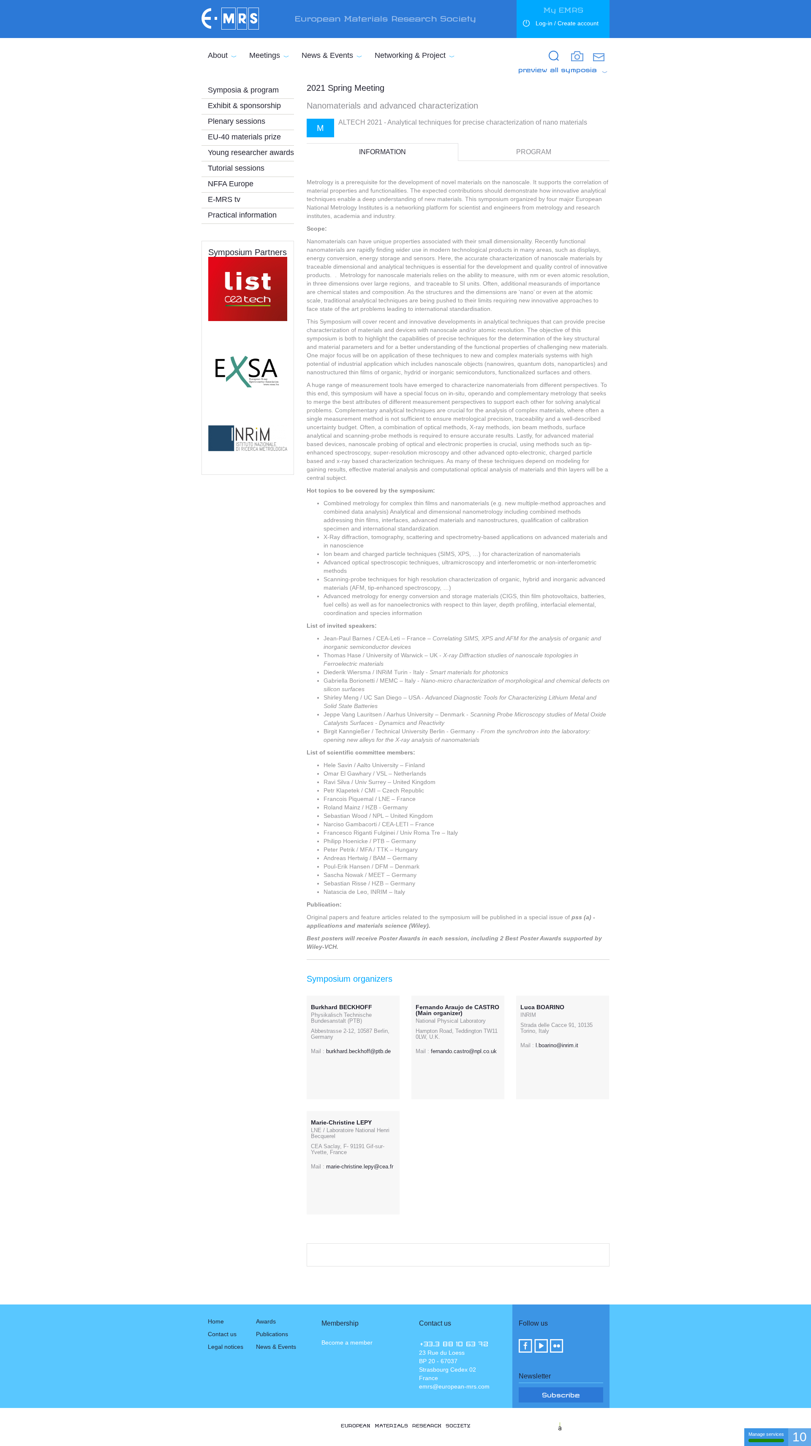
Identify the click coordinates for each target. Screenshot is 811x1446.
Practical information (242, 215)
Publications (272, 1334)
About (218, 55)
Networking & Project (410, 55)
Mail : (317, 1051)
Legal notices (225, 1346)
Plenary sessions (236, 121)
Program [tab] (533, 151)
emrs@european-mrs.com (454, 1386)
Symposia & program (243, 90)
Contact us (222, 1334)
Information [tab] (382, 151)
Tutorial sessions (236, 168)
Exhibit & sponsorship (244, 105)
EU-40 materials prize (244, 137)
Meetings (264, 55)
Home (216, 1321)
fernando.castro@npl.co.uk (464, 1051)
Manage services (766, 1434)
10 (799, 1437)
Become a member (347, 1342)
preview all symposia (557, 68)
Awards (266, 1321)
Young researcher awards (251, 152)
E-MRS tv (224, 199)
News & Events (327, 55)
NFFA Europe (230, 184)
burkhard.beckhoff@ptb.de (358, 1051)
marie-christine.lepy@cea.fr (359, 1166)
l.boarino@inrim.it (557, 1045)
